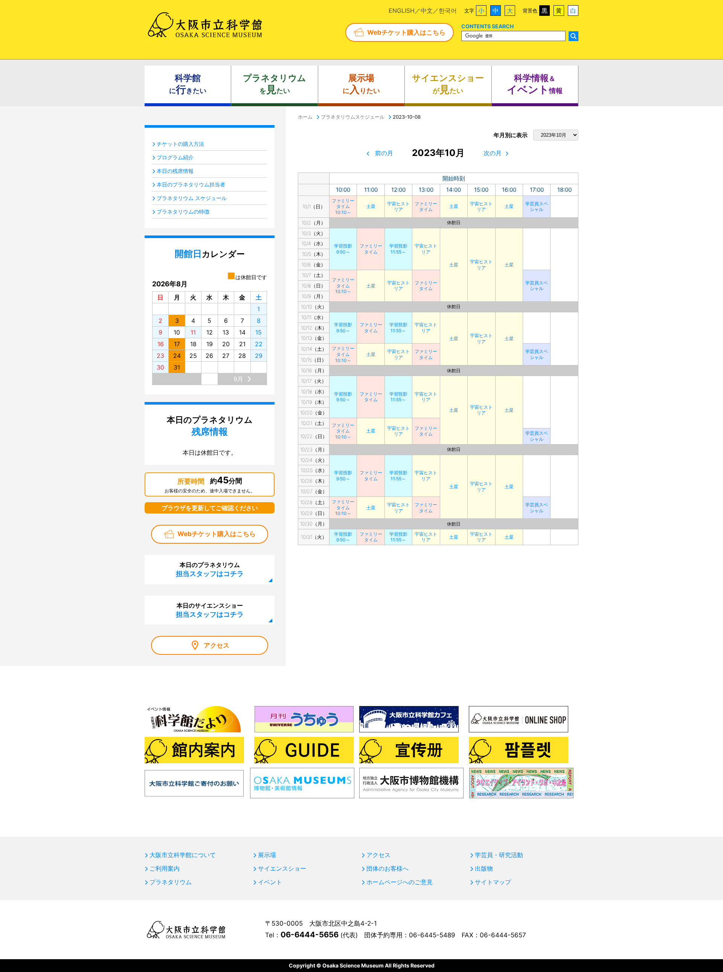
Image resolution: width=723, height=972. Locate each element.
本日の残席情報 (175, 171)
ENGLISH (402, 10)
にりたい (361, 84)
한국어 (448, 10)
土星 (370, 206)
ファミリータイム (426, 206)
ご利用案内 (164, 868)
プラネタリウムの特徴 (183, 211)
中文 (427, 10)
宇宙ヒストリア (398, 206)
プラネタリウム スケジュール (192, 198)
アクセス (216, 645)
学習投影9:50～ (343, 249)
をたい (274, 84)
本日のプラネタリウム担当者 (191, 184)
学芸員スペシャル (536, 206)
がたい (448, 84)
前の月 (384, 153)
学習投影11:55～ (398, 249)
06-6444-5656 (310, 934)
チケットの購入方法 (180, 144)
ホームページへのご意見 (399, 882)
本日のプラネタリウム (210, 569)
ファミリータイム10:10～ (343, 206)
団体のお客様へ (387, 868)
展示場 (267, 855)
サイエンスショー (282, 868)
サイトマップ (493, 882)
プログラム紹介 (175, 157)
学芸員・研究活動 (499, 855)
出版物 (484, 868)
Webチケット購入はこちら (406, 32)
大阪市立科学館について (182, 855)
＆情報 (535, 84)
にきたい (187, 84)
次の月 (493, 153)
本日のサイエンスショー (210, 610)
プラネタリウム (170, 882)
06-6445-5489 (432, 935)
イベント (270, 882)
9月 (238, 379)
